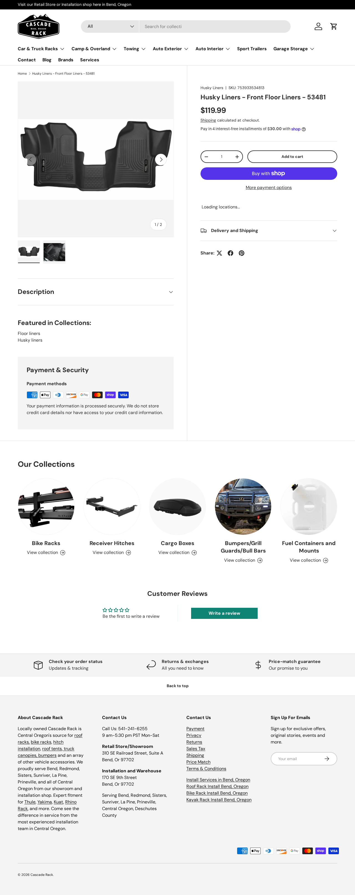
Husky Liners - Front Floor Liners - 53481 (63, 73)
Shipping (208, 120)
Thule (30, 802)
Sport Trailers (252, 49)
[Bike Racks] (46, 506)
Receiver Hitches (112, 543)
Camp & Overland (91, 49)
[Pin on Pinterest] (241, 253)
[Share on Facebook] (230, 253)
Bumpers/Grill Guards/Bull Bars (243, 546)
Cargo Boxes (177, 543)
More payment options (269, 187)
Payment (195, 729)
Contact (27, 60)
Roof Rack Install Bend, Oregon (217, 786)
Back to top (178, 685)
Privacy (193, 735)
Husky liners (30, 340)
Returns (194, 742)
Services (89, 60)
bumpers (47, 755)
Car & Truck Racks (38, 49)
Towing (131, 49)
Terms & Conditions (206, 769)
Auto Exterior (167, 49)
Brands (65, 60)
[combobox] (186, 26)
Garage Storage (290, 49)
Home (22, 73)
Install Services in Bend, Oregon (218, 780)
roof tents (52, 749)
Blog (47, 60)
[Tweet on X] (219, 253)
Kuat (58, 802)
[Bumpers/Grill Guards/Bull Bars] (243, 506)
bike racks (41, 742)
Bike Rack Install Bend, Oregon (217, 793)
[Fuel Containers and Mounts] (309, 506)
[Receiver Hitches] (112, 506)
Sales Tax (195, 749)
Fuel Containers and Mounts (309, 546)
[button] (334, 26)
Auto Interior (210, 49)
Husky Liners (212, 87)
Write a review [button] (224, 613)
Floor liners (29, 333)
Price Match (198, 762)
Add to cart (292, 156)
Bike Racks (46, 543)
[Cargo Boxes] (177, 506)
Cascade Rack (42, 875)
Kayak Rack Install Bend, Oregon (219, 800)
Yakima (44, 802)
